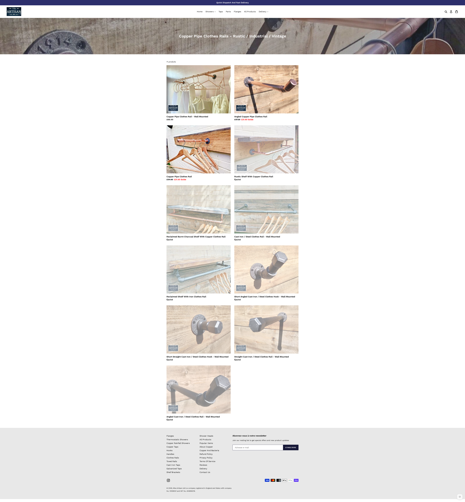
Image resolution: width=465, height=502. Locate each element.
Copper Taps (172, 447)
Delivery (203, 468)
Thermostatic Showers (177, 439)
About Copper (206, 447)
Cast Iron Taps (173, 465)
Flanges (170, 436)
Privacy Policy (206, 458)
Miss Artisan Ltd (179, 488)
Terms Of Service (207, 461)
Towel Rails (172, 461)
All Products (205, 439)
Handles (170, 454)
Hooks (169, 450)
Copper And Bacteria (209, 450)
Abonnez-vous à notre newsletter (249, 436)
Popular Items (206, 443)
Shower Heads (206, 436)
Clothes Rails (173, 458)
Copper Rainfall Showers (178, 443)
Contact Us (205, 472)
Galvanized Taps (174, 468)
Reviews (203, 465)
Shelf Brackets (173, 472)
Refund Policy (206, 454)
